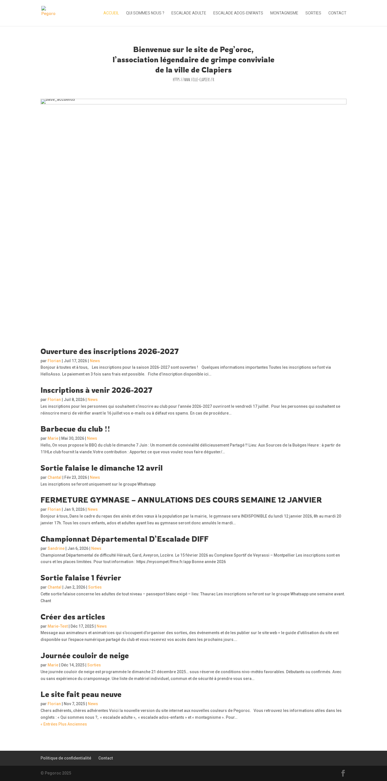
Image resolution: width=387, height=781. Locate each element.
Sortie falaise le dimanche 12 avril (102, 467)
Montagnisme (284, 13)
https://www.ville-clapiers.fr (193, 79)
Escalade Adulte (188, 13)
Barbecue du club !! (75, 428)
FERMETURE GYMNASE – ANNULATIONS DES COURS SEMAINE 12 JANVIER (181, 499)
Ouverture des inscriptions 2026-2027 (110, 351)
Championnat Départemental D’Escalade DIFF (125, 538)
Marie (53, 438)
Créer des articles (73, 616)
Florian (54, 361)
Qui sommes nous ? (145, 13)
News (95, 361)
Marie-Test (58, 626)
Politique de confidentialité (66, 758)
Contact (337, 13)
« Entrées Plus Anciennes (64, 724)
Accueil (111, 13)
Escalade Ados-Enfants (238, 13)
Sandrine (56, 548)
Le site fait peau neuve (81, 694)
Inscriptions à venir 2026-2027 (96, 389)
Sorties (313, 13)
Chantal (54, 477)
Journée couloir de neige (85, 655)
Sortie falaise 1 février (81, 577)
